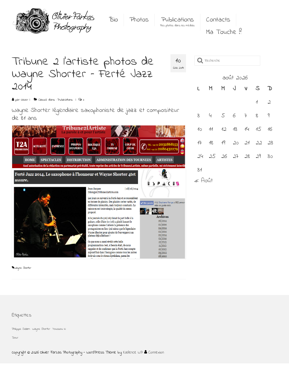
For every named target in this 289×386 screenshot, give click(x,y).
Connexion (155, 352)
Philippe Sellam (21, 329)
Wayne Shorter (22, 268)
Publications (65, 99)
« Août (203, 180)
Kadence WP (133, 352)
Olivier (24, 99)
